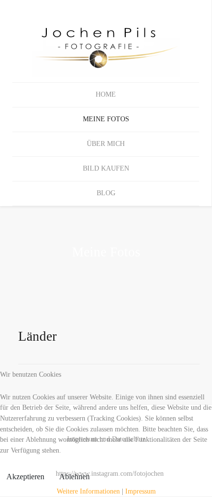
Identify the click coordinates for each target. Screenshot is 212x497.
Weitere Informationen (88, 491)
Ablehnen (74, 476)
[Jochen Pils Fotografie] (105, 41)
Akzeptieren (25, 476)
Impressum (140, 491)
